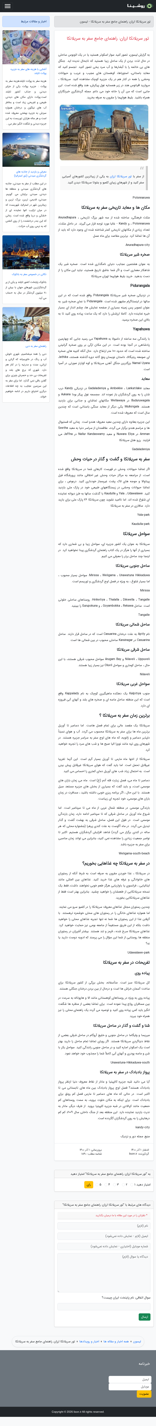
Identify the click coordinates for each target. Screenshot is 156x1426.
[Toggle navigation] (7, 6)
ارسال (144, 1317)
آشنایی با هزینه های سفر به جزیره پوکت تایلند (28, 71)
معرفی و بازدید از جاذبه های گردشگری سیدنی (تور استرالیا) (30, 174)
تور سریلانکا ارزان (121, 176)
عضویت (144, 1394)
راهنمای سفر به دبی (35, 346)
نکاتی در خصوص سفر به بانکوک (29, 274)
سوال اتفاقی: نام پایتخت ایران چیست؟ (126, 1297)
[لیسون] (140, 6)
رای (89, 1184)
